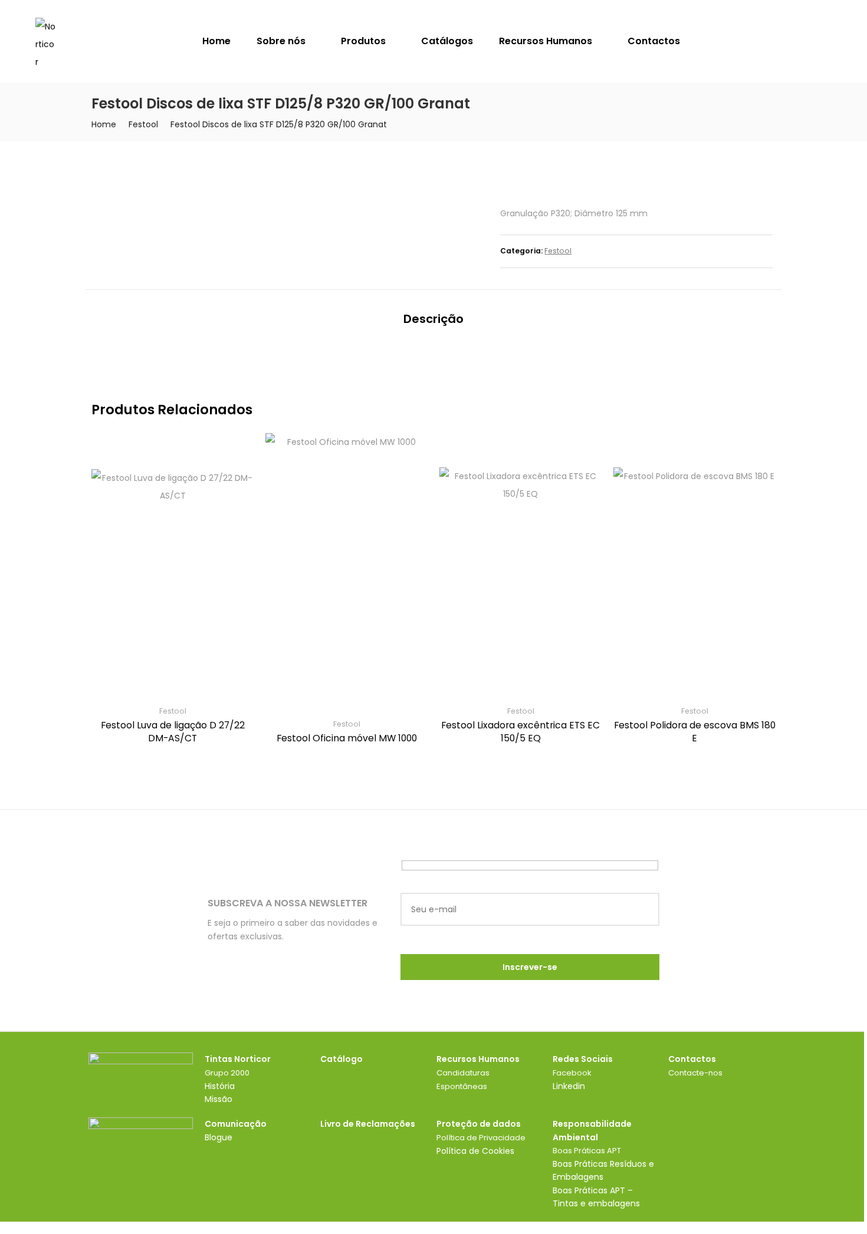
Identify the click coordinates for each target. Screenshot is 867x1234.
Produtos (364, 41)
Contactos (654, 41)
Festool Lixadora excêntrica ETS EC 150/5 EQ (520, 731)
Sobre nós (282, 41)
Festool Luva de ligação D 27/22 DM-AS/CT (173, 731)
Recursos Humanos (547, 41)
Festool (143, 124)
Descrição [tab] (433, 319)
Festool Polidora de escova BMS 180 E (695, 731)
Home (216, 41)
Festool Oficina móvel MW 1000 (347, 738)
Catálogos (447, 41)
